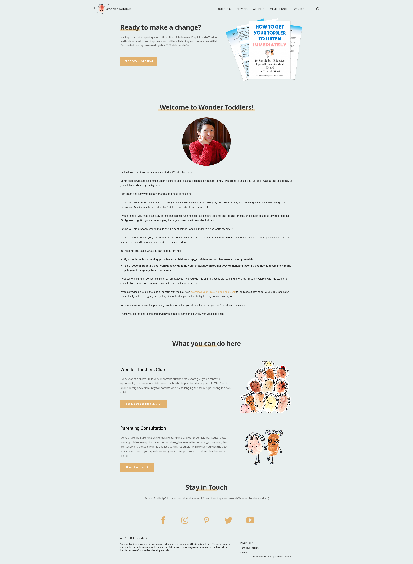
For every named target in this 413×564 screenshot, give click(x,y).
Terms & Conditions (250, 547)
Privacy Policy (246, 542)
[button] (317, 8)
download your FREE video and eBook (213, 292)
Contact (244, 552)
